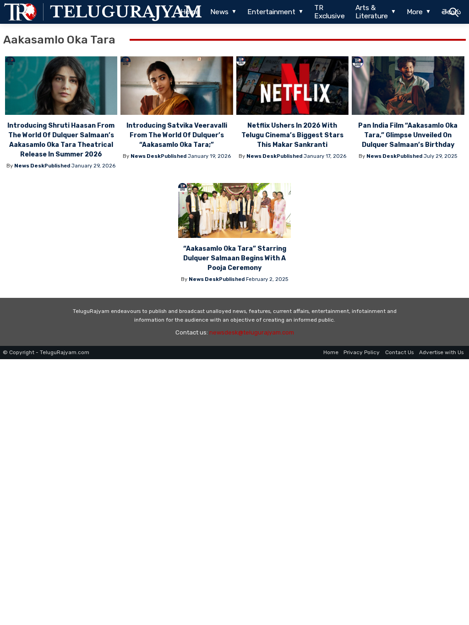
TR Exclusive (329, 12)
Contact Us (399, 352)
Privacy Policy (362, 352)
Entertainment (271, 12)
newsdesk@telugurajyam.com (251, 332)
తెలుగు (451, 12)
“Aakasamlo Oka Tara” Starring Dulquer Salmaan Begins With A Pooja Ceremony (234, 258)
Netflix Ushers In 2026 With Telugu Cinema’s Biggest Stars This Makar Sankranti (292, 135)
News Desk (29, 166)
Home (190, 12)
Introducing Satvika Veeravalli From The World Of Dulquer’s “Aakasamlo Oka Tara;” (176, 135)
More (415, 12)
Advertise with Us (441, 352)
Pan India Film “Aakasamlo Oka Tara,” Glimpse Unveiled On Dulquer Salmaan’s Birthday (408, 135)
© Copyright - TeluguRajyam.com (46, 352)
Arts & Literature (371, 12)
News (219, 12)
